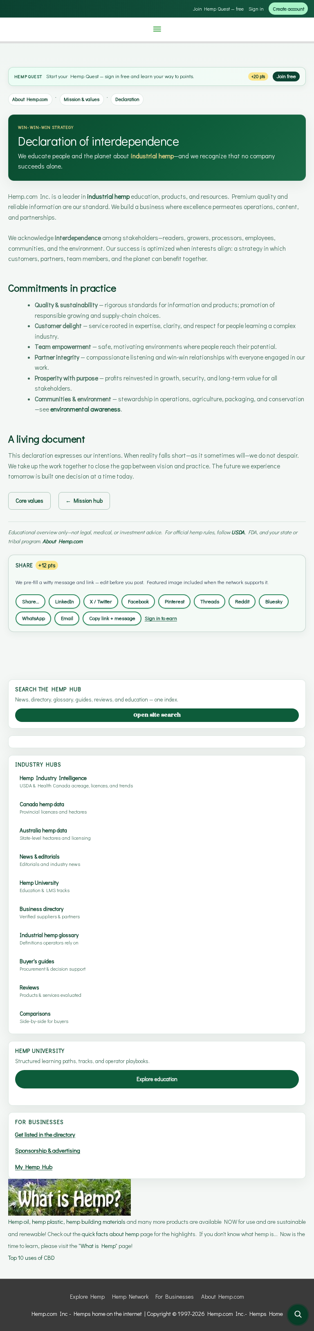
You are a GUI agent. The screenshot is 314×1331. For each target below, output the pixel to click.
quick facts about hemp (110, 1234)
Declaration (127, 99)
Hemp (20, 76)
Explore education (157, 1079)
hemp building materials (96, 1221)
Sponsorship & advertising (47, 1150)
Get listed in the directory (45, 1134)
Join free (286, 76)
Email (67, 618)
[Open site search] (298, 1315)
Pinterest (174, 601)
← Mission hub (84, 500)
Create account (288, 8)
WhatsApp (33, 618)
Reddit (242, 601)
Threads (209, 601)
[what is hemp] (69, 1197)
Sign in (256, 8)
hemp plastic (47, 1221)
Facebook (138, 601)
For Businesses (174, 1296)
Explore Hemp (87, 1296)
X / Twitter (101, 601)
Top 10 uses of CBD (31, 1257)
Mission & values (81, 99)
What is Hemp (98, 1246)
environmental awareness (85, 409)
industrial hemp (152, 156)
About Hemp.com (30, 99)
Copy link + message (112, 618)
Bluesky (274, 601)
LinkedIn (64, 601)
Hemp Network (130, 1296)
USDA (237, 531)
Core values (29, 500)
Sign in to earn (161, 618)
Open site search (157, 714)
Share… (30, 601)
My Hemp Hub (33, 1167)
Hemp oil (18, 1221)
